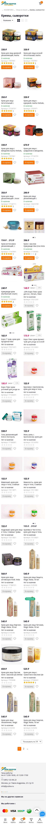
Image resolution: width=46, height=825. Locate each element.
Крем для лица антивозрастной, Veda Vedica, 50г (10, 579)
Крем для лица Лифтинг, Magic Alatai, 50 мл (11, 626)
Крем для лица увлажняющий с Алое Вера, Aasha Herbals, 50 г (11, 198)
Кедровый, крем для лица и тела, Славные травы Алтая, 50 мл (11, 532)
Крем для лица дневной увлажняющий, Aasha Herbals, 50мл (11, 55)
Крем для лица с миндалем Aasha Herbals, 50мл (11, 150)
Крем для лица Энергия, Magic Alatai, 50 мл (33, 721)
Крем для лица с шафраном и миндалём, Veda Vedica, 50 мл (33, 150)
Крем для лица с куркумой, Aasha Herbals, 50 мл (34, 102)
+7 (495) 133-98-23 (8, 780)
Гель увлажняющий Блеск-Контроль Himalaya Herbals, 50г (10, 436)
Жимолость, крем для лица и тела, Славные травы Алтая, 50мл (33, 484)
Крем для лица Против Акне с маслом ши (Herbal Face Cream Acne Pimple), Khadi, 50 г (11, 675)
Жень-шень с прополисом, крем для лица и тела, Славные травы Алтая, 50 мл (33, 438)
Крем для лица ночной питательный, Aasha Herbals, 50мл (33, 55)
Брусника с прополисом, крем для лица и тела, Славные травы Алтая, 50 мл (34, 390)
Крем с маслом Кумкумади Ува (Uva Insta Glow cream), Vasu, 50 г (34, 246)
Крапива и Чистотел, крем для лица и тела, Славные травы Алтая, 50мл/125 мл (33, 533)
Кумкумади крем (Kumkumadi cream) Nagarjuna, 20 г (9, 293)
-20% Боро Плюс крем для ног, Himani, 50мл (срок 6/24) (33, 294)
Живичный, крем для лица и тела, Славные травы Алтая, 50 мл (10, 484)
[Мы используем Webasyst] (4, 792)
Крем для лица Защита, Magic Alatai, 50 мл (33, 578)
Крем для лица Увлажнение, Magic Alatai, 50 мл (9, 722)
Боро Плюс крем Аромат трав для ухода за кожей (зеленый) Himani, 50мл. (34, 341)
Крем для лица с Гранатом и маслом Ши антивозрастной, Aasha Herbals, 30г (33, 675)
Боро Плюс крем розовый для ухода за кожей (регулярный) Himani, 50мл (10, 390)
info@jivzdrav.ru (7, 786)
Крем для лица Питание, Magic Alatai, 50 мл (34, 626)
